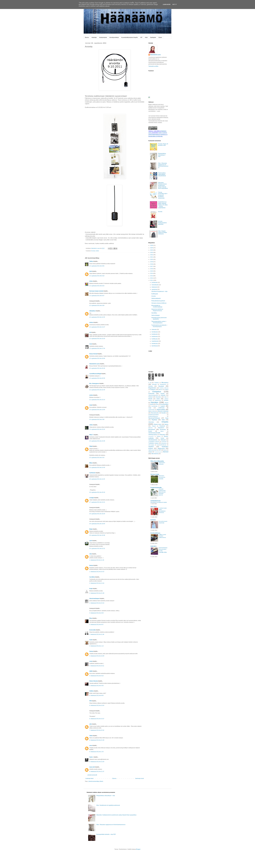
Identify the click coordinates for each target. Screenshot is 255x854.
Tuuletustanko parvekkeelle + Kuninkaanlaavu (159, 325)
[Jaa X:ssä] (113, 248)
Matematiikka (161, 409)
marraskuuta (155, 284)
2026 (151, 245)
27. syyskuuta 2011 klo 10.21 (97, 502)
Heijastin (163, 395)
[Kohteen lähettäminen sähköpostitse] (109, 248)
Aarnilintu (92, 577)
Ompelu (165, 422)
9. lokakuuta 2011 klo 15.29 (96, 761)
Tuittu (90, 735)
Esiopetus (157, 391)
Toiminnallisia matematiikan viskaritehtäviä (162, 174)
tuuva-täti (92, 767)
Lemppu (91, 497)
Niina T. (91, 434)
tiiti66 (90, 671)
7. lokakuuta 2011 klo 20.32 (96, 730)
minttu (91, 395)
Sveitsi (97, 250)
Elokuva (160, 389)
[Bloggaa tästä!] (111, 248)
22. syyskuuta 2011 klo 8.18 (96, 275)
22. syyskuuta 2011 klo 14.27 (97, 327)
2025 (151, 247)
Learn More (166, 4)
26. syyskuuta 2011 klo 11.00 (97, 479)
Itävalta (150, 398)
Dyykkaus (152, 389)
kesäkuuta (154, 334)
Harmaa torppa (155, 474)
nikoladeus (92, 311)
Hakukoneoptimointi (153, 395)
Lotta (90, 661)
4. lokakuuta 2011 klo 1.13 (96, 646)
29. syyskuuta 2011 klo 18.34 (97, 513)
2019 (151, 261)
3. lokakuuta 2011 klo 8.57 (96, 624)
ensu (90, 745)
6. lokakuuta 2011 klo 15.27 (96, 718)
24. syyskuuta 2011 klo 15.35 (97, 441)
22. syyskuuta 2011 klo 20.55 (97, 378)
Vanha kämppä (155, 315)
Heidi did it (153, 546)
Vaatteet (151, 446)
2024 (151, 250)
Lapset (162, 406)
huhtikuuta (155, 339)
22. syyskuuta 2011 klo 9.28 (96, 305)
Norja (166, 418)
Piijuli (90, 446)
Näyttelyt (154, 419)
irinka (91, 281)
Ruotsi (150, 431)
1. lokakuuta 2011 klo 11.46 (96, 560)
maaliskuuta (155, 341)
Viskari (150, 452)
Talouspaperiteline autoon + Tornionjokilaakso (159, 322)
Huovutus (158, 397)
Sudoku (158, 436)
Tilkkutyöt (163, 440)
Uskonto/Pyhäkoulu (161, 444)
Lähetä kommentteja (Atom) (95, 781)
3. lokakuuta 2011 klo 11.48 (96, 634)
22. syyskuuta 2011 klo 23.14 (97, 399)
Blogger (138, 849)
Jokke (91, 425)
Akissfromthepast (94, 598)
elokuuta (154, 329)
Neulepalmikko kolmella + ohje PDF (106, 834)
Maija (90, 529)
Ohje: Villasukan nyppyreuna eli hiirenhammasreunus (163, 165)
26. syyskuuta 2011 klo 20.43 (97, 492)
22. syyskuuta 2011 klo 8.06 (96, 266)
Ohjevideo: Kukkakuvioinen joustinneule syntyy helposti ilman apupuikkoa (163, 185)
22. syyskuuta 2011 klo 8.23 (96, 285)
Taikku (91, 261)
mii (90, 332)
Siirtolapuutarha (152, 434)
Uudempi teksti (89, 778)
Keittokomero (158, 400)
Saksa (161, 431)
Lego (149, 408)
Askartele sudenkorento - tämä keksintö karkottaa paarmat (162, 492)
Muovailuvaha (155, 413)
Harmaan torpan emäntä (96, 291)
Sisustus (162, 434)
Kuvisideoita (154, 406)
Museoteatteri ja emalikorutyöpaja (156, 306)
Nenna (91, 565)
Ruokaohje (163, 429)
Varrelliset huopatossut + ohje (159, 291)
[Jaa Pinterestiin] (116, 248)
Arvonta (93, 250)
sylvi (90, 540)
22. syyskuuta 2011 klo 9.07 (96, 295)
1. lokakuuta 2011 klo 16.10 (96, 571)
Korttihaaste (154, 294)
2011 (151, 280)
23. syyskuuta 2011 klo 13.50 (97, 409)
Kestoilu (166, 400)
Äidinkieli (165, 452)
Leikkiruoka (161, 408)
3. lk (149, 382)
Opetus (166, 424)
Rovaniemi (151, 429)
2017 (151, 266)
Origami (154, 426)
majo (90, 405)
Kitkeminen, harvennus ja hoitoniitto (162, 477)
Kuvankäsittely (164, 404)
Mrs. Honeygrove (94, 383)
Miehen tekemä (152, 411)
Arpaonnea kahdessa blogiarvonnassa (157, 309)
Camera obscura (164, 387)
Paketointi (162, 426)
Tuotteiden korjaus (153, 443)
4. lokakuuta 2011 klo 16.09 (96, 656)
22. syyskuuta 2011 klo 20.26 (97, 368)
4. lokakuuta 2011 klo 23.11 (96, 665)
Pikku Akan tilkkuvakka (157, 461)
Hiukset (150, 397)
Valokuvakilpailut (156, 298)
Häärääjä (94, 37)
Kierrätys (154, 402)
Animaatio (154, 384)
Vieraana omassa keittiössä (158, 303)
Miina (90, 463)
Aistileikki (156, 382)
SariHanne (92, 472)
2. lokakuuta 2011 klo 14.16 (96, 583)
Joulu (158, 398)
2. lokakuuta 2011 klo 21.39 (96, 593)
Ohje (163, 419)
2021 (151, 257)
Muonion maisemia (163, 411)
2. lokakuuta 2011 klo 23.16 (96, 603)
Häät (146, 37)
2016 (151, 268)
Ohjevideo (151, 422)
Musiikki (163, 413)
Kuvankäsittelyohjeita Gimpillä (129, 37)
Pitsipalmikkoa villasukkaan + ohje (162, 155)
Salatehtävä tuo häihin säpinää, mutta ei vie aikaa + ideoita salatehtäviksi (163, 204)
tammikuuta (155, 346)
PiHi (90, 701)
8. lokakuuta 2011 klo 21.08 (96, 740)
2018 (151, 264)
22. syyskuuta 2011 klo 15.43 (97, 338)
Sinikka (91, 691)
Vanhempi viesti (139, 778)
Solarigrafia (151, 436)
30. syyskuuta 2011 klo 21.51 (97, 548)
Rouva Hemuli (93, 354)
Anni (90, 344)
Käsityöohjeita (103, 37)
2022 (151, 254)
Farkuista (151, 393)
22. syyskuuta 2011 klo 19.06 (97, 358)
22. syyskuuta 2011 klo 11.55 (97, 317)
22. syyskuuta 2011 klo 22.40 (97, 389)
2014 (151, 273)
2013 (151, 275)
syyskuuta (154, 289)
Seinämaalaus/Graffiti (154, 433)
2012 (151, 278)
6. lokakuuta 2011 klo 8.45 (96, 695)
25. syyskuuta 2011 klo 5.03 (96, 457)
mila (90, 554)
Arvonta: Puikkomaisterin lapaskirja (162, 223)
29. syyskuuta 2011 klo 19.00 (97, 523)
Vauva (165, 450)
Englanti (166, 389)
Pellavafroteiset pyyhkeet (158, 301)
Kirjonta (166, 402)
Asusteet (161, 386)
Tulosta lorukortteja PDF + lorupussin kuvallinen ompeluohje (163, 195)
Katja (90, 588)
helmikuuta (155, 343)
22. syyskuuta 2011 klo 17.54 (97, 348)
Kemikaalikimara (155, 533)
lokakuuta (154, 287)
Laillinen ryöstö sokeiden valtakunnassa (162, 536)
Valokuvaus (161, 448)
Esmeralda (92, 630)
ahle (90, 724)
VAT (141, 37)
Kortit (151, 404)
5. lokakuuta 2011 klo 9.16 (96, 675)
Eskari (160, 37)
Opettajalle (153, 37)
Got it (174, 4)
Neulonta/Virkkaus (154, 418)
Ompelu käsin (157, 424)
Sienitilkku (154, 313)
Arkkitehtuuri (163, 384)
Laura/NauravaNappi (95, 373)
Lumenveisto (151, 409)
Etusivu (87, 37)
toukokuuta (155, 336)
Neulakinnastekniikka (153, 414)
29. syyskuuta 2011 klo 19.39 (97, 535)
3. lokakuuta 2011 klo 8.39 (96, 613)
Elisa (90, 618)
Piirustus (150, 427)
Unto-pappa (151, 444)
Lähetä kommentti (92, 775)
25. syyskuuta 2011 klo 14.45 (97, 467)
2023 (151, 252)
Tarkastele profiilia (153, 66)
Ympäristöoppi (157, 451)
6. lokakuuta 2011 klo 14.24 (96, 705)
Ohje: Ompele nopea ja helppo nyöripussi (162, 232)
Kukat (157, 404)
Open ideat (154, 506)
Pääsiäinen (161, 427)
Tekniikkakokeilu (152, 440)
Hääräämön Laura (94, 363)
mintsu (91, 322)
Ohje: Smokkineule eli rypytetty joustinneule (108, 805)
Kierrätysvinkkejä (114, 37)
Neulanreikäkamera (153, 416)
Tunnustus (164, 441)
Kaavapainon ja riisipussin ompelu (159, 502)
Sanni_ (91, 757)
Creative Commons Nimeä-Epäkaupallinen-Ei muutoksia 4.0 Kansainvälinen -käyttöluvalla (157, 134)
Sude (90, 639)
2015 (151, 271)
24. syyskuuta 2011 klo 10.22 (97, 429)
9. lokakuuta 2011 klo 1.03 (96, 751)
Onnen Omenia (93, 681)
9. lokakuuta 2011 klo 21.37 (96, 771)
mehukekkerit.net (155, 500)
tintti (90, 271)
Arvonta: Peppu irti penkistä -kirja (163, 144)
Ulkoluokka (163, 443)
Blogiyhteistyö (152, 388)
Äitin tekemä (154, 453)
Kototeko (153, 520)
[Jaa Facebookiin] (115, 248)
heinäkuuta (155, 332)
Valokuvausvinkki (152, 450)
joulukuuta (155, 282)
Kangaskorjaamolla (156, 487)
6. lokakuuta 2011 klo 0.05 (96, 685)
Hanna (91, 651)
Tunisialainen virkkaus (153, 441)
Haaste (162, 393)
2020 (151, 259)
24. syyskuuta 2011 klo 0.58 (96, 419)
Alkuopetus (164, 382)
